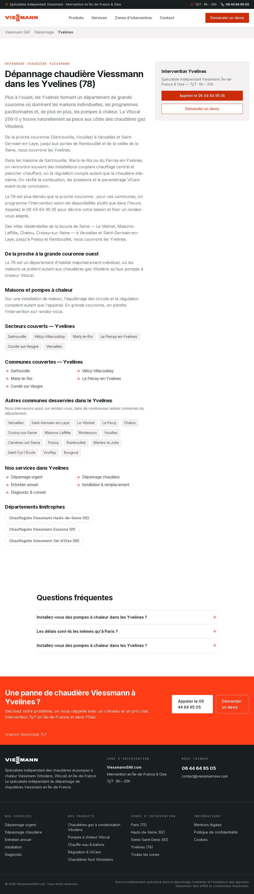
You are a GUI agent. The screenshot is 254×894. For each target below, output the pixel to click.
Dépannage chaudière (101, 477)
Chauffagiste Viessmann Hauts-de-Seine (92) (49, 518)
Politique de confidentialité (216, 832)
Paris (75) (139, 825)
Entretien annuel (24, 484)
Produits (76, 18)
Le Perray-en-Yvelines (101, 378)
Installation (13, 847)
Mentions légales (208, 825)
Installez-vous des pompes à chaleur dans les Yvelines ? (92, 617)
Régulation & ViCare (84, 852)
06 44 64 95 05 (237, 4)
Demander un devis (227, 18)
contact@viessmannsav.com (205, 776)
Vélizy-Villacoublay (98, 371)
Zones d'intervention (133, 18)
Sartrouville (20, 371)
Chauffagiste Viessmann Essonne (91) (42, 529)
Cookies (201, 839)
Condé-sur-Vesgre (27, 386)
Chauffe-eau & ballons (86, 844)
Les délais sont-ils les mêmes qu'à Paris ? (77, 631)
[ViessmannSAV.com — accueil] (21, 17)
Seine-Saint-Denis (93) (149, 839)
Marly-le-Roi (21, 378)
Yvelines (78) (142, 847)
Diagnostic (13, 854)
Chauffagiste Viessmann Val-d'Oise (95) (44, 541)
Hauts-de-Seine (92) (148, 832)
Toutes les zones (145, 854)
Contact (167, 18)
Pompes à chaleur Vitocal (89, 837)
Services (99, 18)
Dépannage (44, 32)
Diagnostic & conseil (28, 492)
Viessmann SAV (17, 32)
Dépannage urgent (26, 477)
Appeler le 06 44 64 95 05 (202, 95)
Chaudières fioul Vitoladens (90, 859)
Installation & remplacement (105, 484)
